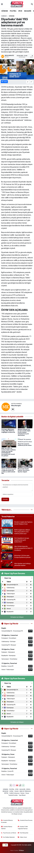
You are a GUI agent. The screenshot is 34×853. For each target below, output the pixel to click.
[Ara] (32, 4)
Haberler (4, 16)
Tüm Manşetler (24, 833)
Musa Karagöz (16, 405)
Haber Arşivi (23, 837)
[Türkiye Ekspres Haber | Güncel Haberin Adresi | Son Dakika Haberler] (16, 4)
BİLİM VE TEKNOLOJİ (25, 791)
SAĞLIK (11, 791)
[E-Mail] (12, 409)
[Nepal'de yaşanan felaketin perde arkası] (25, 440)
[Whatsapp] (23, 785)
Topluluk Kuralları (13, 795)
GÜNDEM (4, 11)
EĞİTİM (6, 793)
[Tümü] (32, 510)
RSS (6, 845)
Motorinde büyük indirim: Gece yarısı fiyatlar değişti (23, 470)
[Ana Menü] (2, 4)
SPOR (20, 11)
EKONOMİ (5, 791)
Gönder (5, 499)
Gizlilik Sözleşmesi (14, 793)
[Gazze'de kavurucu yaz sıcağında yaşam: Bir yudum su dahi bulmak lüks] (8, 463)
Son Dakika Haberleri (9, 837)
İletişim (22, 793)
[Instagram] (13, 785)
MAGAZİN (27, 11)
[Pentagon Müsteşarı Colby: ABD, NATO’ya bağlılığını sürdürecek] (8, 423)
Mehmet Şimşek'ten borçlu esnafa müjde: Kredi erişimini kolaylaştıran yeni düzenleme (24, 432)
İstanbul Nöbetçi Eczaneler (7, 821)
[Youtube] (17, 785)
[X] (10, 785)
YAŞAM (16, 791)
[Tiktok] (20, 785)
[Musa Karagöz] (5, 407)
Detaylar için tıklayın (17, 617)
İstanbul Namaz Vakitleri (6, 827)
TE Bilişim (21, 850)
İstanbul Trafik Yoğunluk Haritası (23, 827)
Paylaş (5, 81)
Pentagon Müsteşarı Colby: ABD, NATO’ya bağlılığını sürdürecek (8, 431)
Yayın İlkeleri (22, 795)
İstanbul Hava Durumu (26, 820)
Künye (27, 793)
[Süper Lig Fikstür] (32, 623)
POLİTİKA (13, 11)
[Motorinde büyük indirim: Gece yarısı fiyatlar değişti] (25, 463)
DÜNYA (28, 789)
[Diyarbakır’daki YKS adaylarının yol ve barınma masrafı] (17, 69)
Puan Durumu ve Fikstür (9, 833)
